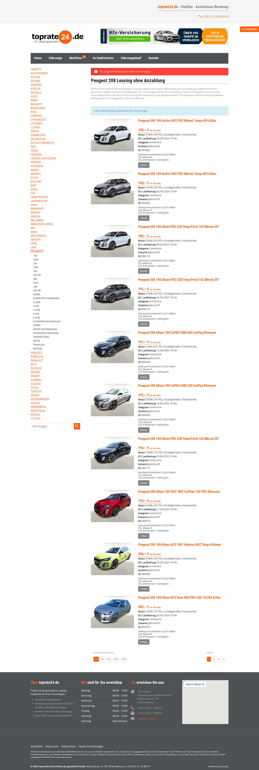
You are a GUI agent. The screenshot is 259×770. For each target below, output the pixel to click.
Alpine (35, 81)
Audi (34, 96)
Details (143, 165)
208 (35, 263)
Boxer (36, 294)
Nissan (36, 240)
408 (35, 278)
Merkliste (75, 58)
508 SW (37, 290)
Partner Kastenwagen (46, 333)
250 (124, 659)
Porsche (37, 357)
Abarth (36, 69)
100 (116, 659)
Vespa (35, 395)
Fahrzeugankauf (131, 58)
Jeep (33, 185)
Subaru (36, 380)
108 (35, 255)
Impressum (52, 746)
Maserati (37, 209)
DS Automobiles (42, 143)
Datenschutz (68, 746)
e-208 (36, 306)
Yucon (35, 418)
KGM (34, 189)
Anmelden (37, 746)
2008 (35, 259)
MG (33, 228)
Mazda (35, 216)
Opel (34, 243)
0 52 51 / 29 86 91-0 (215, 16)
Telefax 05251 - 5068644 (150, 713)
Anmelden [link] (251, 29)
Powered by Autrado (218, 766)
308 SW (37, 275)
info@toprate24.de (147, 718)
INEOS (35, 170)
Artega (36, 92)
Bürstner (38, 108)
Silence (36, 368)
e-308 (36, 313)
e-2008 (36, 302)
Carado (36, 116)
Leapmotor (39, 201)
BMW (34, 100)
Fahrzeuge (55, 58)
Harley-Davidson (43, 158)
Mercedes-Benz (42, 224)
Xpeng (35, 415)
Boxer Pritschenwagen (46, 298)
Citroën (36, 123)
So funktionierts (103, 58)
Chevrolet (38, 120)
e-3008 (36, 309)
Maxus (35, 212)
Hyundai (37, 166)
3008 (35, 267)
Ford (34, 151)
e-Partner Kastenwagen (47, 321)
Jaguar (36, 181)
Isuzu (35, 178)
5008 (35, 282)
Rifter (36, 340)
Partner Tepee (41, 336)
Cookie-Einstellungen (90, 746)
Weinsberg (39, 407)
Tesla (35, 387)
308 (35, 271)
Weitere (37, 348)
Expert (37, 325)
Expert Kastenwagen (45, 329)
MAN (34, 205)
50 (108, 659)
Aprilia (36, 89)
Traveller (38, 344)
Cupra (35, 127)
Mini (34, 232)
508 (35, 286)
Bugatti (36, 104)
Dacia (35, 131)
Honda (36, 162)
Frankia (36, 154)
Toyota (36, 391)
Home (38, 58)
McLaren (37, 220)
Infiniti (36, 174)
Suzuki (36, 384)
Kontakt (154, 58)
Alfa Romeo (39, 73)
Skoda (35, 372)
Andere (36, 85)
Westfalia (38, 411)
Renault (37, 360)
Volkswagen (40, 399)
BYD (33, 112)
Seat (34, 364)
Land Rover (39, 197)
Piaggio (36, 353)
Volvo (35, 403)
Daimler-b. (38, 135)
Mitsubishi (38, 236)
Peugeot (37, 251)
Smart (35, 376)
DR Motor (38, 139)
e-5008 (36, 317)
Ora (33, 247)
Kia (33, 193)
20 (102, 659)
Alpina (35, 77)
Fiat (33, 147)
